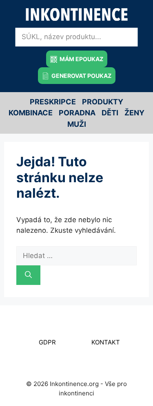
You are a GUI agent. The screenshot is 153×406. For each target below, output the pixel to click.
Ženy (134, 112)
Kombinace (31, 112)
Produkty (102, 101)
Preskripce (53, 101)
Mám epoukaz (80, 58)
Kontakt (105, 342)
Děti (110, 112)
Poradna (77, 112)
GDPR (47, 342)
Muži (76, 124)
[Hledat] (28, 275)
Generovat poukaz (80, 75)
